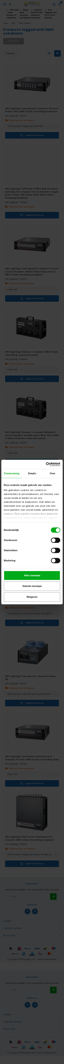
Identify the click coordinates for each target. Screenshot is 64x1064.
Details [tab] (32, 473)
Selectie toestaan (32, 586)
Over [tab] (52, 473)
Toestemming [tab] (11, 473)
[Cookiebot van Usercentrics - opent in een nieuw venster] (46, 464)
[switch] (55, 540)
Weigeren (32, 596)
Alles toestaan (32, 575)
